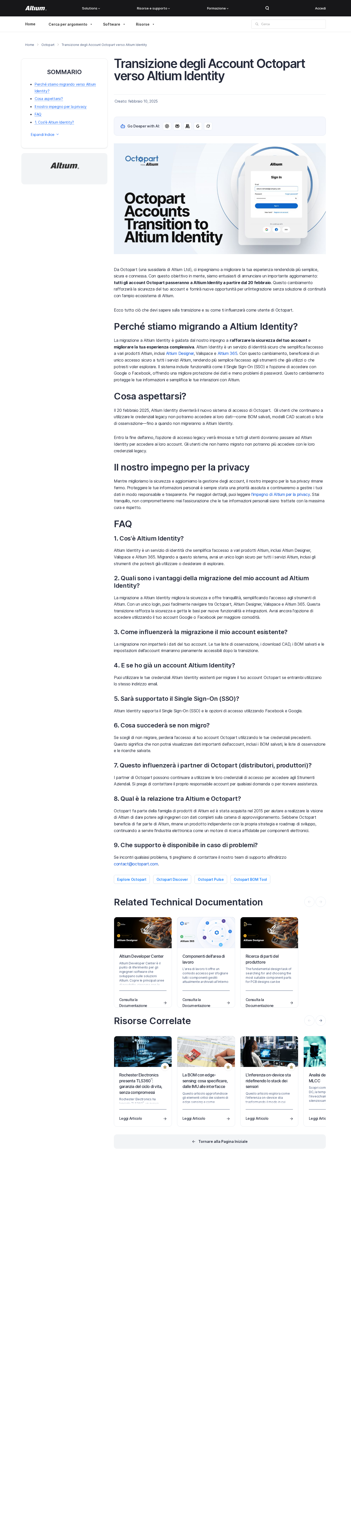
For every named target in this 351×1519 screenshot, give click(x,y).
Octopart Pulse (211, 879)
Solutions (89, 8)
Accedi (320, 8)
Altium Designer (180, 353)
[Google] (198, 126)
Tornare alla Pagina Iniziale (223, 1141)
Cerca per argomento (68, 24)
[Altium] (36, 8)
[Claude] (187, 126)
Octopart (47, 45)
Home (30, 24)
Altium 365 (227, 353)
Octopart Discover (172, 879)
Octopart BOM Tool (250, 879)
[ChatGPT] (167, 126)
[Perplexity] (177, 126)
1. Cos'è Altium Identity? (54, 122)
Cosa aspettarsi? (49, 98)
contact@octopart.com (136, 863)
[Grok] (208, 126)
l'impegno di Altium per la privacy (280, 494)
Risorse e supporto (152, 8)
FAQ (38, 114)
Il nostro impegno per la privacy (61, 106)
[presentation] (321, 1020)
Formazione (216, 8)
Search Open (267, 8)
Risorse (143, 24)
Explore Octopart (131, 879)
